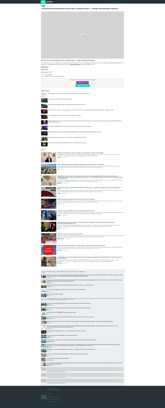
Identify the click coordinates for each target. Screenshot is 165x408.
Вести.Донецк (52, 299)
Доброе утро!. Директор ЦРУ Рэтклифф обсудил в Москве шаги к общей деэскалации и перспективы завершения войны (89, 188)
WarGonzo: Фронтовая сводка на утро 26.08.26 (70, 234)
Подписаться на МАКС (82, 82)
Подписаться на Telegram (82, 85)
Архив (48, 403)
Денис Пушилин (91, 60)
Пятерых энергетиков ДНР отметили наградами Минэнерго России (76, 210)
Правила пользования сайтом (53, 401)
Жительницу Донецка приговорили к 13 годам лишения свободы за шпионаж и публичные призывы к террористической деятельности (85, 223)
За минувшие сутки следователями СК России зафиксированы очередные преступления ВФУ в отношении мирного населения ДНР (89, 257)
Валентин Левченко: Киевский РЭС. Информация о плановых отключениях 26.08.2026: (81, 245)
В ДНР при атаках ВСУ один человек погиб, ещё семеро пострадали (76, 199)
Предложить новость (61, 299)
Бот (44, 69)
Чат (42, 69)
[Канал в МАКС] (114, 2)
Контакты (49, 394)
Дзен (46, 69)
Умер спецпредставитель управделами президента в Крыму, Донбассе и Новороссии (80, 164)
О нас (48, 392)
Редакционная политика (52, 397)
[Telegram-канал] (117, 2)
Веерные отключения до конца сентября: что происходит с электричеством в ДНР (80, 153)
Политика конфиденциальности (54, 399)
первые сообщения (75, 64)
